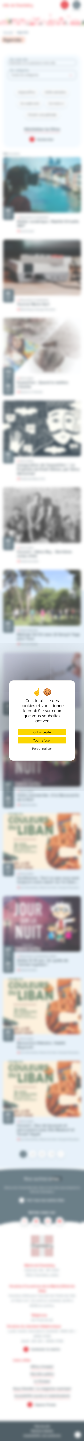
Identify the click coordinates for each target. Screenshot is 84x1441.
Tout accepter (42, 732)
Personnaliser (42, 748)
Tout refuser (42, 740)
